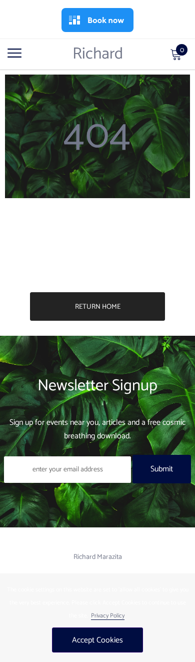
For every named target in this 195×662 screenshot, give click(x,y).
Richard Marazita (98, 557)
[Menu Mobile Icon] (15, 58)
